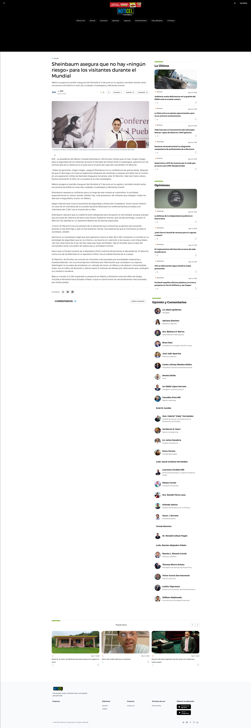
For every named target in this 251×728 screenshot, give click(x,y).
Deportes (127, 20)
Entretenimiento (141, 20)
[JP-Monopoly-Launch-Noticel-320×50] (125, 4)
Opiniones (115, 20)
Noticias (92, 20)
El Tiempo (171, 20)
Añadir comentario (137, 301)
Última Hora (80, 20)
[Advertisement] (125, 38)
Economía (103, 20)
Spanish (105, 705)
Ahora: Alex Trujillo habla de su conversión (66, 659)
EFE (61, 91)
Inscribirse (243, 3)
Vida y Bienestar (157, 20)
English (104, 709)
